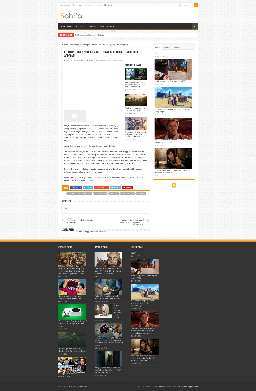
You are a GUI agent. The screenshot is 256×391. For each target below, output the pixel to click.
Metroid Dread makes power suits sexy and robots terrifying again (109, 342)
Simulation (141, 193)
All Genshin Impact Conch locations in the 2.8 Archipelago (142, 303)
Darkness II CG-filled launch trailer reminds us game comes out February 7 (132, 221)
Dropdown (77, 5)
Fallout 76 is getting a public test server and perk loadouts (108, 297)
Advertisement (65, 5)
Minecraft (114, 193)
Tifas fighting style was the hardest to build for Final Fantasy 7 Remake (143, 358)
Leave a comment (104, 60)
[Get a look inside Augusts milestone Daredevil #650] (72, 287)
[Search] (196, 5)
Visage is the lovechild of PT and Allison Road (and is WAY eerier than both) (108, 370)
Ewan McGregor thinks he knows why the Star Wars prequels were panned (143, 330)
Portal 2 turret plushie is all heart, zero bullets (118, 311)
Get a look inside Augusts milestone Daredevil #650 (70, 297)
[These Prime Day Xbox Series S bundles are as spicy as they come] (72, 312)
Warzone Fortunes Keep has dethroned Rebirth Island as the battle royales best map (71, 271)
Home (65, 45)
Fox (67, 60)
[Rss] (180, 5)
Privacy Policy (164, 387)
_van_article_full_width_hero (79, 193)
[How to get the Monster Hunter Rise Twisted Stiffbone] (72, 339)
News (72, 45)
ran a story (85, 126)
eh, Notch (112, 146)
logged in (89, 232)
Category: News (101, 193)
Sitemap (155, 387)
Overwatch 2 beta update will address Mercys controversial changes (136, 134)
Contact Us (174, 387)
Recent (157, 48)
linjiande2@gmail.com (189, 387)
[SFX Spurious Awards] (72, 365)
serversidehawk (127, 193)
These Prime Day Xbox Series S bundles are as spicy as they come (72, 323)
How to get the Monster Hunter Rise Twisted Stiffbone (72, 349)
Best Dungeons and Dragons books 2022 (89, 35)
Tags (186, 48)
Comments (177, 48)
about (157, 53)
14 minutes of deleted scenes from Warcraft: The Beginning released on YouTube (109, 271)
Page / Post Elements (104, 5)
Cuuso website (94, 152)
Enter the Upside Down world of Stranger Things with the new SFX (135, 84)
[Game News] (72, 15)
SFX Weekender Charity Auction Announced (80, 220)
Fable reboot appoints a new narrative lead (135, 109)
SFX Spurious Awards (67, 374)
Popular (167, 48)
